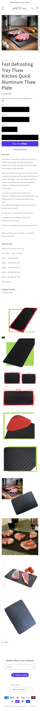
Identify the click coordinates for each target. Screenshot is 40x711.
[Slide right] (24, 56)
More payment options (20, 149)
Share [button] (6, 642)
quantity (4, 115)
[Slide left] (15, 56)
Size (3, 105)
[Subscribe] (32, 667)
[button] (2, 8)
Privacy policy (32, 706)
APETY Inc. (11, 706)
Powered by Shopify (20, 706)
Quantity (4, 125)
